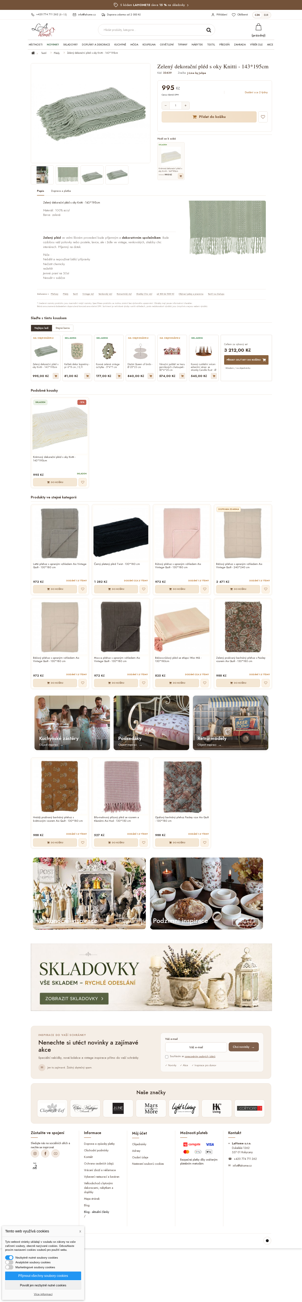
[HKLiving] (217, 1108)
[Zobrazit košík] (258, 27)
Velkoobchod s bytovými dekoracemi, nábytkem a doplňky (98, 1187)
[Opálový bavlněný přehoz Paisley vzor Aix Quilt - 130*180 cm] (181, 786)
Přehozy (54, 294)
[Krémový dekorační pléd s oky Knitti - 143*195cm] (59, 426)
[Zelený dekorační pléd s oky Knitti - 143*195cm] (45, 351)
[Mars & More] (151, 1108)
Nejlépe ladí (41, 328)
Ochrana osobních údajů (99, 1163)
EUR (266, 15)
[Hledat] (209, 30)
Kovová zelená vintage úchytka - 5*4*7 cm (108, 366)
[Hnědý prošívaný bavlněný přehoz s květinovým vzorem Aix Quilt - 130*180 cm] (59, 786)
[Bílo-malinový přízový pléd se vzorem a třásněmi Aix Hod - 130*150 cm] (120, 786)
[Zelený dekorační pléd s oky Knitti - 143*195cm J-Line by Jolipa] (42, 175)
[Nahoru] (267, 1241)
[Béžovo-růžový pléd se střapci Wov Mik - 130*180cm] (181, 627)
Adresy (136, 1150)
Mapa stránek (92, 1199)
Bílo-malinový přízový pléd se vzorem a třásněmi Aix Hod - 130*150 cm (116, 819)
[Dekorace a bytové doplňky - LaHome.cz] (43, 30)
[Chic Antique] (85, 1108)
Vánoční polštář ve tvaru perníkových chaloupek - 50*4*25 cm (172, 367)
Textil (43, 53)
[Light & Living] (184, 1108)
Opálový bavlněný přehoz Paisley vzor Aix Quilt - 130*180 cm (182, 819)
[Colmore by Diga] (249, 1108)
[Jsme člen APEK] (35, 1166)
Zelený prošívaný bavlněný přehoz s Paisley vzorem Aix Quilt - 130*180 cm (240, 659)
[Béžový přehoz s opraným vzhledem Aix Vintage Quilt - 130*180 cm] (59, 627)
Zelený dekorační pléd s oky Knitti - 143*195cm (45, 366)
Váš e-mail (171, 1039)
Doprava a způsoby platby (99, 1144)
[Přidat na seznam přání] (263, 116)
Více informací (43, 1294)
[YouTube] (55, 1153)
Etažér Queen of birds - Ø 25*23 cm (140, 366)
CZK (257, 15)
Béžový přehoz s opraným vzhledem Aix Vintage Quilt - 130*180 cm (56, 659)
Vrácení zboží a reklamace (100, 1170)
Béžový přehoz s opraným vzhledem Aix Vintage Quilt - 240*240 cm (239, 565)
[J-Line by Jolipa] (118, 1108)
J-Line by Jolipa (196, 73)
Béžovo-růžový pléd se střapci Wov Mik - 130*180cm (178, 659)
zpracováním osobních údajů (200, 1056)
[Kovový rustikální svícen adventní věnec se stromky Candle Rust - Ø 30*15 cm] (204, 351)
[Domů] (35, 53)
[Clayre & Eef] (52, 1108)
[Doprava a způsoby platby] (199, 1149)
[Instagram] (35, 1153)
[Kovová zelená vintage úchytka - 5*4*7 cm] (109, 351)
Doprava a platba (61, 191)
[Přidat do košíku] (180, 176)
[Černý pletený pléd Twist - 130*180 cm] (120, 533)
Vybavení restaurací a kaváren (101, 1176)
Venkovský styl (105, 294)
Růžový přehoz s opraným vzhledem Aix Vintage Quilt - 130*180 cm (178, 565)
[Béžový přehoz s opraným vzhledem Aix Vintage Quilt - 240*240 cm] (243, 533)
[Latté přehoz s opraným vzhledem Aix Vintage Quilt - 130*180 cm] (59, 533)
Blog (87, 1205)
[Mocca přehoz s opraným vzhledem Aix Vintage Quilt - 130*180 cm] (120, 627)
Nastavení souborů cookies (148, 1164)
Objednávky (139, 1144)
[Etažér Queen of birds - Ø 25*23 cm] (140, 351)
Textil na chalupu (216, 294)
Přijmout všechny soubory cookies (43, 1276)
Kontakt (88, 1157)
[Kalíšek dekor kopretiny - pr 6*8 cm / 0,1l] (77, 351)
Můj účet (139, 1133)
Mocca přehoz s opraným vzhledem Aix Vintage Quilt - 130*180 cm (117, 659)
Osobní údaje (140, 1157)
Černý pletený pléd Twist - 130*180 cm (117, 564)
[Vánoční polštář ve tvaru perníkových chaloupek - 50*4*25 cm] (172, 351)
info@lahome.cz (242, 1166)
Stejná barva (63, 328)
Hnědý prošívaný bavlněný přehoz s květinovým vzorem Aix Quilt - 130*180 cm (58, 819)
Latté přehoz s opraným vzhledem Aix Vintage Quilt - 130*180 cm (59, 565)
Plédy (57, 53)
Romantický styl (124, 294)
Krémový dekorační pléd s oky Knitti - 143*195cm (54, 458)
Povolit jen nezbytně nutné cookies (43, 1285)
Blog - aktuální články (96, 1212)
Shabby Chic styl (144, 294)
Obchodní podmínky (96, 1150)
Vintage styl (88, 294)
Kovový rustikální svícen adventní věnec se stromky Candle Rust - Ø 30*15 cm (203, 367)
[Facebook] (45, 1153)
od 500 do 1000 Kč (165, 294)
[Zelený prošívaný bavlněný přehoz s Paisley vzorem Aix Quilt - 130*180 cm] (243, 627)
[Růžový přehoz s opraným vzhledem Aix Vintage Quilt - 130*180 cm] (181, 533)
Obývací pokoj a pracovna (191, 294)
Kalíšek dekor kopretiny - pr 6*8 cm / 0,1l (77, 366)
